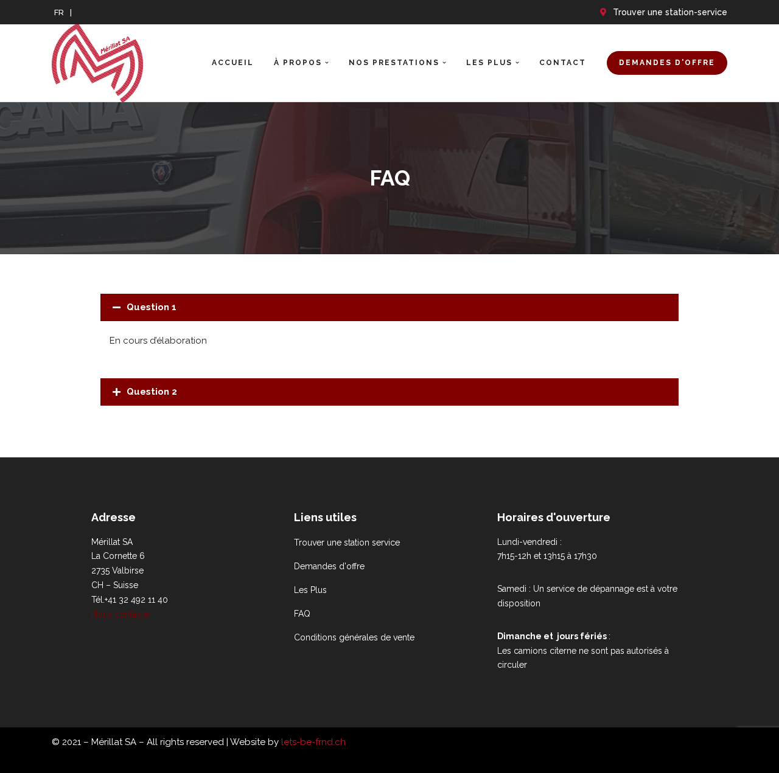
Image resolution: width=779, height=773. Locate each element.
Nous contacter (121, 614)
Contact (562, 62)
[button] (327, 62)
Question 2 (152, 391)
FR (59, 12)
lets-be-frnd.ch (313, 742)
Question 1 (151, 307)
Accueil (233, 62)
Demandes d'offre (667, 62)
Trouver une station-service (670, 12)
